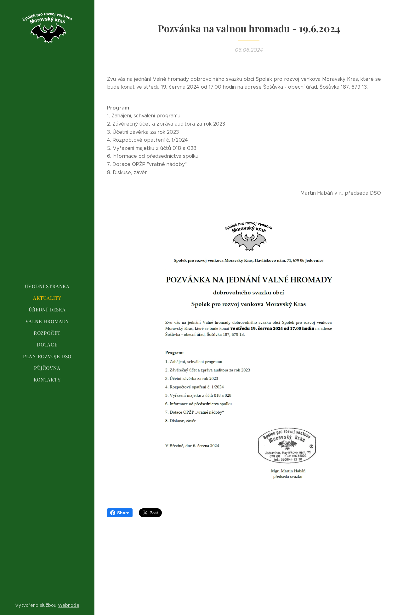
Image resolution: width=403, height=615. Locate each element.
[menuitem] (47, 286)
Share (123, 512)
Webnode (68, 605)
